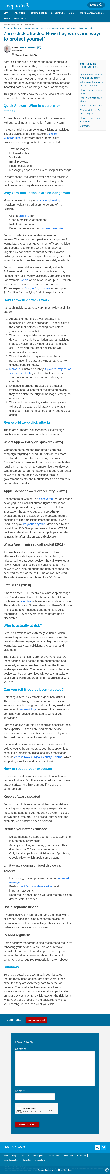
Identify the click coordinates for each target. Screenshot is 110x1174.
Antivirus (19, 13)
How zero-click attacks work (91, 92)
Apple (24, 280)
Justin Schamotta (27, 48)
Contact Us (27, 1160)
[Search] (100, 5)
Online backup (39, 13)
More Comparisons (91, 13)
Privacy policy (38, 1156)
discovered (46, 498)
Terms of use (68, 1156)
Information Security (15, 24)
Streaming (57, 13)
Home (6, 1156)
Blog (71, 13)
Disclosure (81, 1156)
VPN (6, 13)
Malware (14, 369)
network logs (28, 709)
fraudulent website (51, 228)
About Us (18, 18)
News (7, 18)
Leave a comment (36, 1020)
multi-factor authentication (35, 886)
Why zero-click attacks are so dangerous (91, 84)
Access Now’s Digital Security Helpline (38, 757)
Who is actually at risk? (91, 105)
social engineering (48, 200)
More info (67, 1170)
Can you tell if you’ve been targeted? (90, 112)
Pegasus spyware (34, 524)
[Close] (107, 1170)
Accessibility (40, 1160)
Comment (21, 1048)
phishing (24, 215)
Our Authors (24, 1156)
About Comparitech (11, 1160)
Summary (85, 126)
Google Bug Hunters (37, 288)
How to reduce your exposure (90, 120)
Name (19, 1091)
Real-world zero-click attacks (91, 99)
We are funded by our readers (17, 28)
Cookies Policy (53, 1156)
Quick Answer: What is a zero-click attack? (91, 76)
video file (25, 601)
